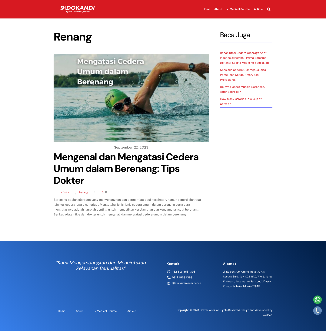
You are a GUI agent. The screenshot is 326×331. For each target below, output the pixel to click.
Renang (83, 192)
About (218, 9)
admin (65, 192)
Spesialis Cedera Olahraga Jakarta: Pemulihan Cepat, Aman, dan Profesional (243, 74)
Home (206, 9)
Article (258, 9)
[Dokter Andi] (78, 15)
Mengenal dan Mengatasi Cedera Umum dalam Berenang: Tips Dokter (126, 168)
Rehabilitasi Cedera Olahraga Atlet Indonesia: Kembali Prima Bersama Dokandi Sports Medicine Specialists (245, 57)
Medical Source (239, 9)
